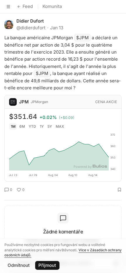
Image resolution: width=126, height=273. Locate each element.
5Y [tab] (49, 126)
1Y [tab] (42, 126)
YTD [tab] (32, 126)
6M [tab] (22, 126)
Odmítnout (19, 265)
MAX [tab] (60, 126)
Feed (28, 6)
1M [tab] (13, 126)
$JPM (82, 37)
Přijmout (47, 265)
